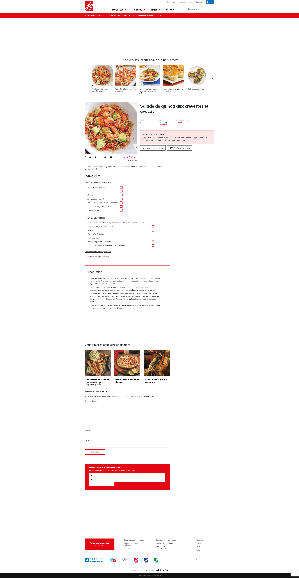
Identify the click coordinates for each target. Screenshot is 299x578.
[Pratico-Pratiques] (95, 560)
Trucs (154, 9)
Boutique (199, 2)
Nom (87, 430)
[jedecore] (146, 560)
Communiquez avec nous (134, 540)
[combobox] (199, 9)
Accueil (87, 15)
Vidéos (170, 9)
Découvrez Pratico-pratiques (131, 544)
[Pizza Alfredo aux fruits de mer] (127, 363)
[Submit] (212, 9)
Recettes (118, 9)
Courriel (88, 441)
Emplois (127, 548)
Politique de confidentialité (161, 547)
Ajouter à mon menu (182, 148)
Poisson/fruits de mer (119, 15)
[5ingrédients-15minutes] (113, 560)
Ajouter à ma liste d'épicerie (98, 257)
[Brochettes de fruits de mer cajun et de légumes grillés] (98, 363)
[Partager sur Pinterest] (95, 157)
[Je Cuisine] (95, 6)
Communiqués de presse (166, 540)
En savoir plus (99, 544)
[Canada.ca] (163, 569)
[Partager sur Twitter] (90, 157)
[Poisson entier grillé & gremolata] (157, 363)
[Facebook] (213, 15)
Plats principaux (105, 15)
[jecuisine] (136, 560)
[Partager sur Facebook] (85, 157)
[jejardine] (156, 560)
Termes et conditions (164, 543)
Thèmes (137, 9)
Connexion (171, 2)
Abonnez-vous (185, 2)
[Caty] (125, 560)
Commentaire (91, 401)
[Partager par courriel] (111, 157)
